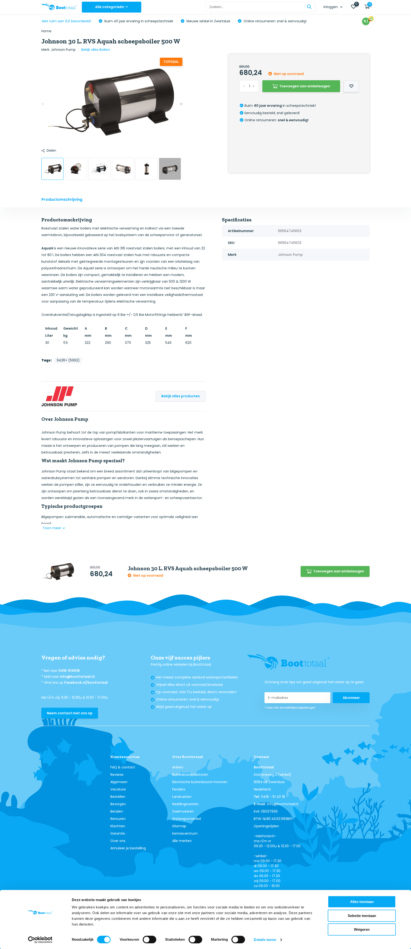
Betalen (116, 811)
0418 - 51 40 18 (273, 796)
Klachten (117, 826)
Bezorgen (118, 804)
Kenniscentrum (185, 833)
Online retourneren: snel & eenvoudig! (275, 21)
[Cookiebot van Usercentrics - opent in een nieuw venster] (40, 939)
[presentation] (43, 104)
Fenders (178, 789)
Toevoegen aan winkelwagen (304, 86)
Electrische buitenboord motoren (199, 782)
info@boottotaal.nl (77, 676)
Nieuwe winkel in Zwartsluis (208, 21)
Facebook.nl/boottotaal (86, 682)
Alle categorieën (109, 7)
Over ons (117, 840)
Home (46, 31)
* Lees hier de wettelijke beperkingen (289, 708)
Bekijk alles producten (180, 396)
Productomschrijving (61, 199)
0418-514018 (69, 670)
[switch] (149, 939)
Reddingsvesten (185, 804)
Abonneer (351, 697)
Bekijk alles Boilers (95, 49)
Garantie (117, 833)
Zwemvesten (183, 811)
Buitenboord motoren (190, 774)
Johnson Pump (63, 49)
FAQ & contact (122, 767)
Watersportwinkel (186, 818)
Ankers (177, 767)
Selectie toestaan (362, 916)
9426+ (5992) (68, 360)
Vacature (118, 789)
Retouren (118, 818)
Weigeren (362, 929)
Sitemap (179, 826)
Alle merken (182, 840)
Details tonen (265, 940)
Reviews (116, 774)
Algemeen (118, 782)
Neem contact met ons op (70, 713)
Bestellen (117, 796)
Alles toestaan (362, 902)
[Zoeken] (309, 7)
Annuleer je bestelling (128, 848)
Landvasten (181, 796)
